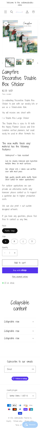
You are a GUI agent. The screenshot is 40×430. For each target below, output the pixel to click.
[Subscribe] (33, 369)
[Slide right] (37, 63)
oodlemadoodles (18, 418)
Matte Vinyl (10, 230)
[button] (5, 12)
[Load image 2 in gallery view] (20, 62)
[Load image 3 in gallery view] (30, 62)
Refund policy (18, 421)
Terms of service (21, 425)
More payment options (20, 277)
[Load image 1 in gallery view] (9, 62)
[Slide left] (2, 63)
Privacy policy (29, 421)
